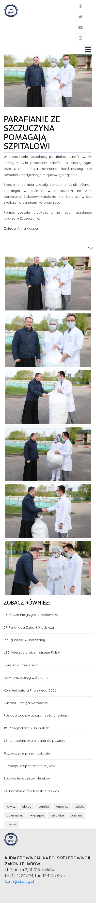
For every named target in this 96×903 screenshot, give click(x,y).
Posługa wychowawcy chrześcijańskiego (36, 715)
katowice (62, 806)
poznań (76, 815)
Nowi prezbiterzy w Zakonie (26, 677)
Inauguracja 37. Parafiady (24, 640)
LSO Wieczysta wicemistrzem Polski (32, 652)
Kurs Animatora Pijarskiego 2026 (30, 690)
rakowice (57, 815)
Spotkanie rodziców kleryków (27, 778)
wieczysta (37, 815)
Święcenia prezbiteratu (22, 665)
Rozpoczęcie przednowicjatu (27, 753)
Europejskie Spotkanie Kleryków (29, 766)
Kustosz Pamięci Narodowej (26, 703)
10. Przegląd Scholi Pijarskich (26, 728)
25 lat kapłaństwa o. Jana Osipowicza (34, 740)
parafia (43, 806)
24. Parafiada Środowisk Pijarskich (31, 791)
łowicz (11, 806)
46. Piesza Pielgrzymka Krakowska (31, 614)
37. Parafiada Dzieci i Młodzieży (29, 627)
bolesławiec (15, 815)
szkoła (79, 806)
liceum (11, 824)
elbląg (27, 806)
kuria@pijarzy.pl (19, 881)
